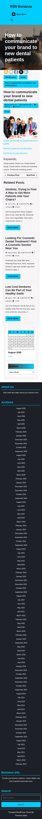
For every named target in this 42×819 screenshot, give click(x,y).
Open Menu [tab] (21, 14)
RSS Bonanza (21, 6)
